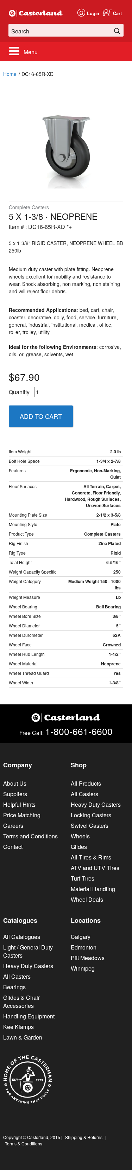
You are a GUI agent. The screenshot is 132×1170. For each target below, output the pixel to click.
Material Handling (93, 889)
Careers (13, 825)
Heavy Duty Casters (96, 804)
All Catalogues (21, 937)
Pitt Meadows (88, 958)
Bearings (14, 987)
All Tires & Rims (91, 857)
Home (10, 73)
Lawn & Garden (22, 1037)
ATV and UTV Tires (95, 868)
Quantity (19, 392)
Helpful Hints (19, 804)
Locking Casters (91, 815)
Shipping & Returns (83, 1137)
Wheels (80, 836)
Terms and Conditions (30, 836)
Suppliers (15, 794)
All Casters (84, 794)
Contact (13, 847)
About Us (14, 783)
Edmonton (83, 947)
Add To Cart (41, 416)
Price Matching (21, 815)
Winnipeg (83, 968)
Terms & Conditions (23, 1143)
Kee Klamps (18, 1027)
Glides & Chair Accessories (21, 1001)
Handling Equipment (29, 1016)
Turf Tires (82, 878)
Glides (79, 847)
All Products (86, 783)
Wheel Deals (87, 899)
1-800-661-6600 (79, 730)
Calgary (80, 937)
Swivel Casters (89, 825)
